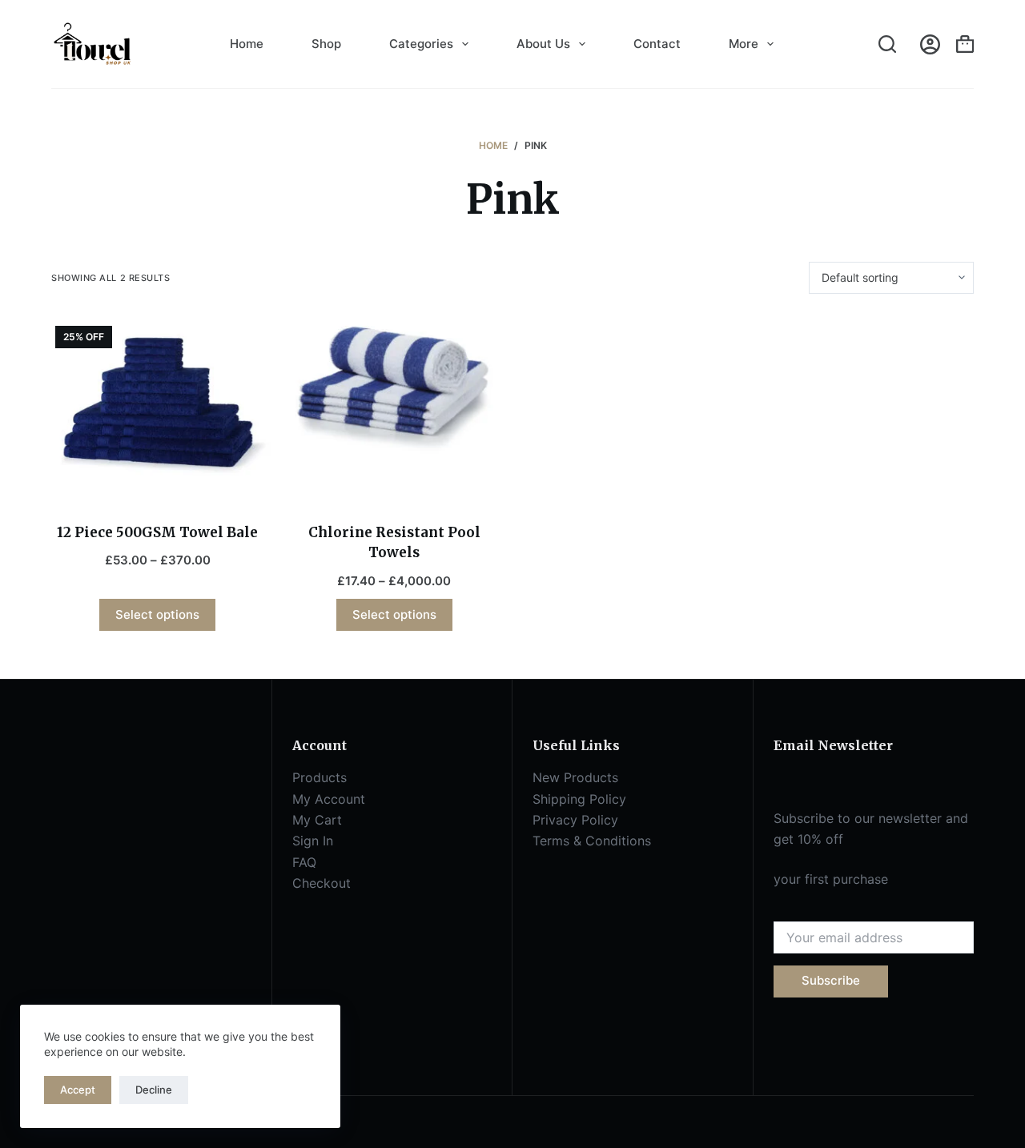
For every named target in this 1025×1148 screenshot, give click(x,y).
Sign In (312, 841)
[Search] (887, 44)
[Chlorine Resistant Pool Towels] (394, 387)
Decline (153, 1089)
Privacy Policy (575, 820)
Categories (421, 43)
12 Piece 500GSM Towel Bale (157, 532)
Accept (77, 1089)
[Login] (930, 44)
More (743, 43)
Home (246, 43)
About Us (543, 43)
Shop (326, 43)
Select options (157, 614)
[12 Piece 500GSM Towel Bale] (157, 408)
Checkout (321, 883)
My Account (328, 799)
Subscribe (831, 980)
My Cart (317, 820)
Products (319, 777)
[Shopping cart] (965, 44)
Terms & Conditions (592, 841)
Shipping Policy (579, 799)
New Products (575, 777)
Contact (657, 43)
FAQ (304, 862)
